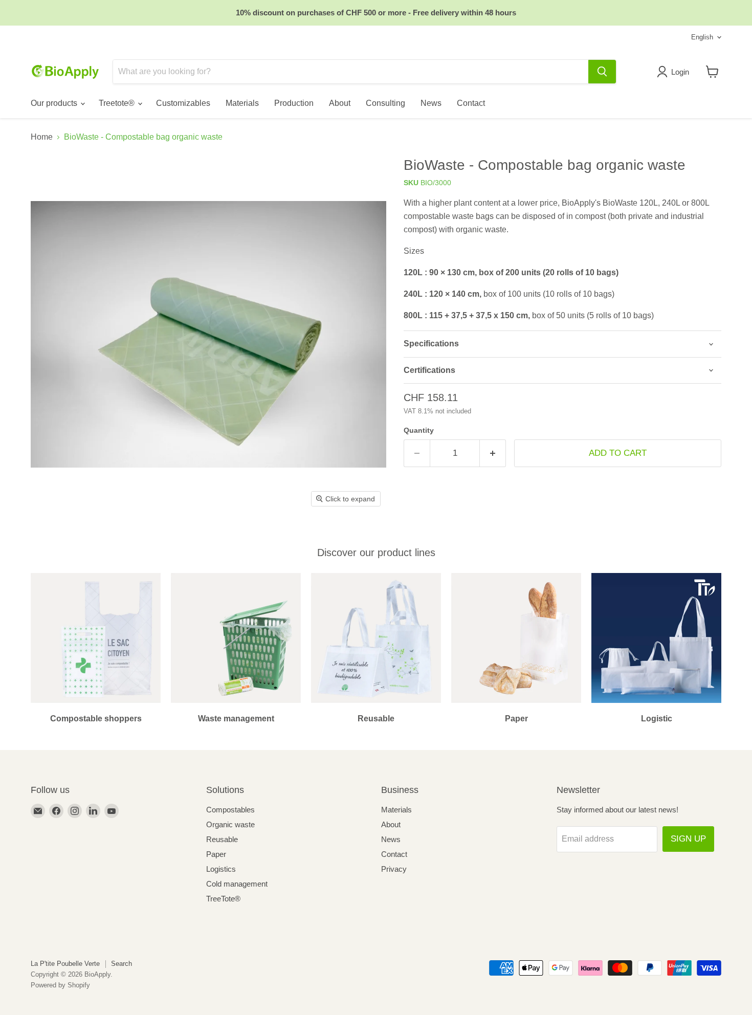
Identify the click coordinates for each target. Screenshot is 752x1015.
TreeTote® (223, 898)
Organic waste (230, 824)
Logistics (221, 869)
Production (294, 103)
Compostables (230, 809)
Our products (55, 103)
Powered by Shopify (60, 985)
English (702, 37)
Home (42, 137)
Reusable (222, 839)
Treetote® (118, 103)
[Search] (602, 71)
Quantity (419, 430)
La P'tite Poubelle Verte (65, 963)
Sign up (688, 839)
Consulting (385, 103)
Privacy (394, 869)
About (339, 103)
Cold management (237, 883)
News (431, 103)
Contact (471, 103)
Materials (242, 103)
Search (121, 963)
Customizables (183, 103)
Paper (216, 854)
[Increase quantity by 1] (493, 453)
